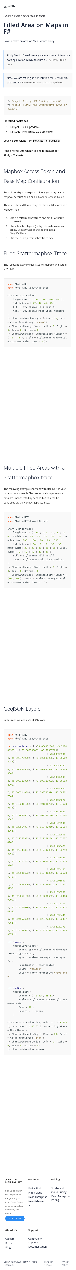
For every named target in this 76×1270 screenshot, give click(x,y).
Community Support (35, 1240)
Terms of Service (48, 1263)
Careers (9, 1238)
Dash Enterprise (37, 1197)
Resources (11, 1243)
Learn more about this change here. (42, 82)
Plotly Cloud (35, 1192)
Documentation (37, 1246)
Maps (17, 15)
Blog (8, 1247)
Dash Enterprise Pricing (60, 1198)
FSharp (8, 15)
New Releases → (36, 1203)
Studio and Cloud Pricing (59, 1190)
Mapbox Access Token (51, 197)
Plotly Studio (35, 1188)
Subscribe (15, 1218)
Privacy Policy (65, 1263)
